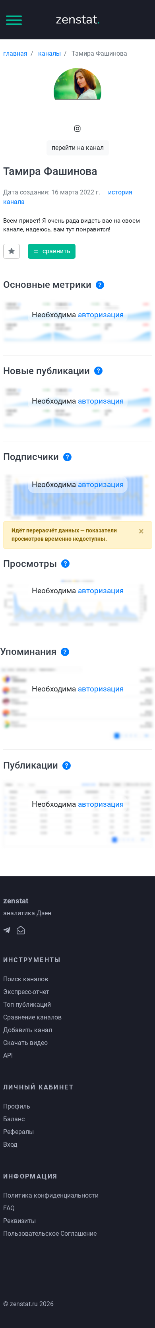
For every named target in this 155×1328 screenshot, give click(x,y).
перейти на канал (78, 147)
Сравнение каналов (32, 1017)
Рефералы (18, 1132)
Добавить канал (27, 1030)
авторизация (101, 314)
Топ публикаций (27, 1004)
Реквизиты (19, 1221)
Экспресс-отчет (26, 992)
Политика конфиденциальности (51, 1195)
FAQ (9, 1208)
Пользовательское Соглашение (50, 1233)
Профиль (16, 1106)
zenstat (78, 19)
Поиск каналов (25, 979)
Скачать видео (25, 1042)
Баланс (14, 1119)
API (8, 1055)
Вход (10, 1144)
